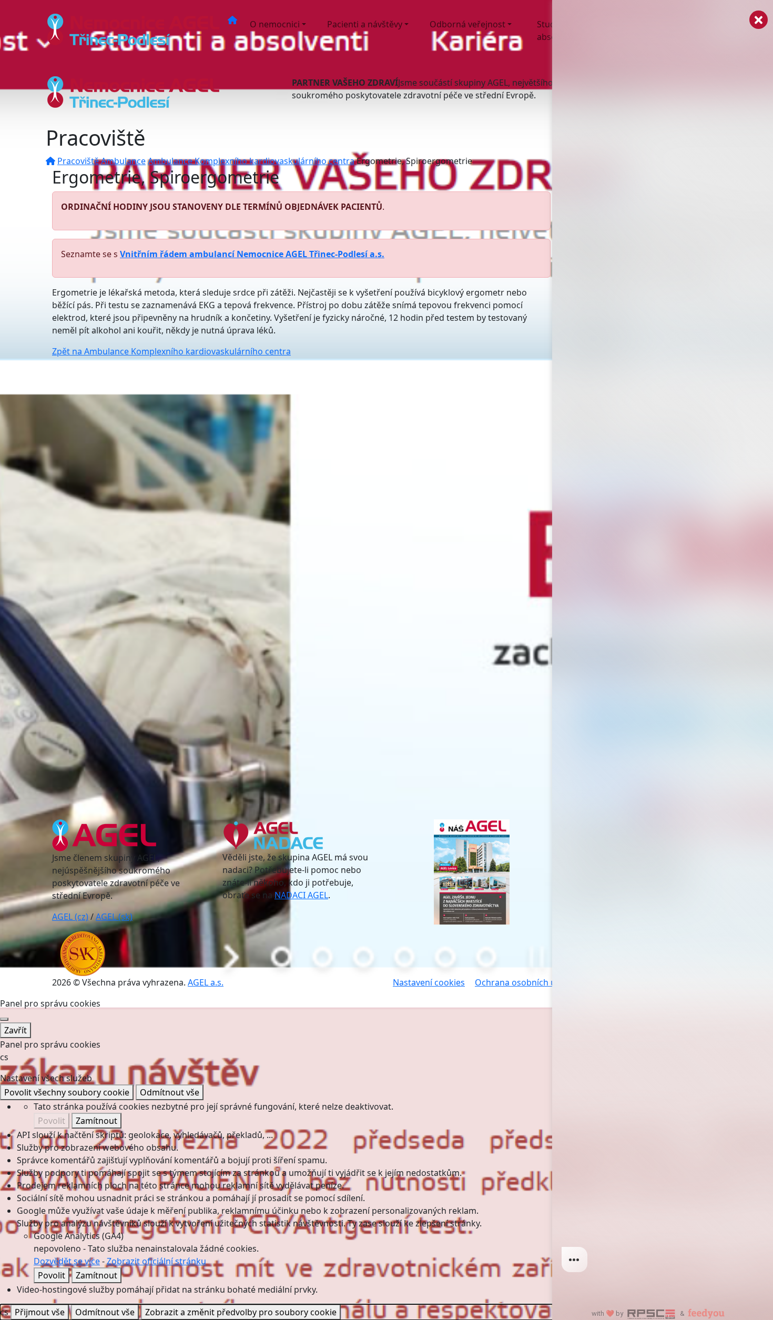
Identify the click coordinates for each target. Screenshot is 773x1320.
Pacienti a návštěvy (364, 24)
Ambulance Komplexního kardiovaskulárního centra (251, 161)
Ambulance (123, 161)
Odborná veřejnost (467, 24)
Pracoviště (78, 161)
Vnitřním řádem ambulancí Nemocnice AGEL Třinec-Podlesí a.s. (252, 254)
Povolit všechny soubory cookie (66, 1092)
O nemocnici (275, 24)
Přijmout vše (40, 1312)
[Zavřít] (4, 1019)
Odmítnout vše (169, 1092)
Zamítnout (96, 1120)
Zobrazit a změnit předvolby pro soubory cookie (241, 1312)
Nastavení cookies (429, 982)
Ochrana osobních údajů (524, 982)
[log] (662, 643)
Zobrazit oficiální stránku (156, 1261)
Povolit (51, 1120)
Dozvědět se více (67, 1261)
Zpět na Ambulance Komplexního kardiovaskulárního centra (171, 351)
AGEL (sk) (114, 916)
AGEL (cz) (70, 916)
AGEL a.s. (205, 982)
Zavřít (15, 1030)
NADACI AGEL (301, 895)
